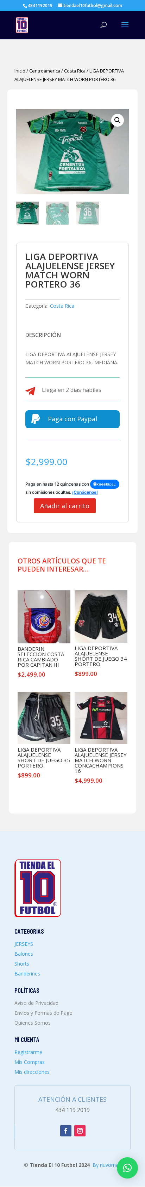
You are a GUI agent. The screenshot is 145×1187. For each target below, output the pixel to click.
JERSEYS (23, 943)
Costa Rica (75, 71)
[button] (117, 120)
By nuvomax (107, 1165)
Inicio (19, 71)
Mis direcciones (32, 1072)
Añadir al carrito (64, 506)
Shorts (21, 963)
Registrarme (28, 1052)
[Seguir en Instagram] (80, 1130)
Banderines (27, 973)
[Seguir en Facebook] (65, 1130)
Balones (23, 953)
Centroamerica (44, 71)
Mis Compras (29, 1062)
